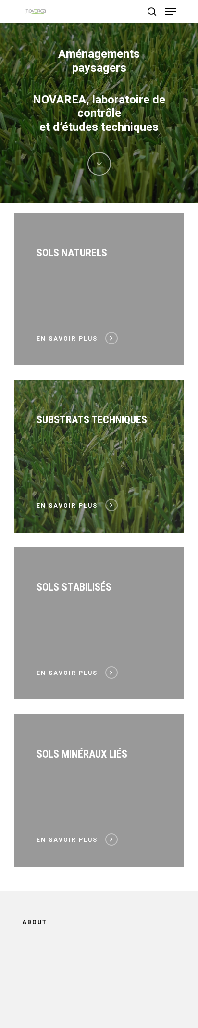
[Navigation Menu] (170, 11)
